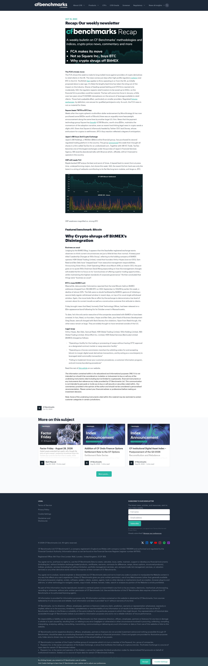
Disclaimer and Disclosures (44, 519)
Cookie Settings (44, 514)
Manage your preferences (152, 533)
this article (83, 368)
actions (134, 78)
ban (88, 81)
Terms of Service (45, 505)
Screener (126, 5)
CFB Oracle (114, 5)
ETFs (104, 5)
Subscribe (135, 523)
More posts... (104, 474)
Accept (145, 662)
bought (93, 122)
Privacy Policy (43, 509)
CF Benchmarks (48, 407)
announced (113, 143)
